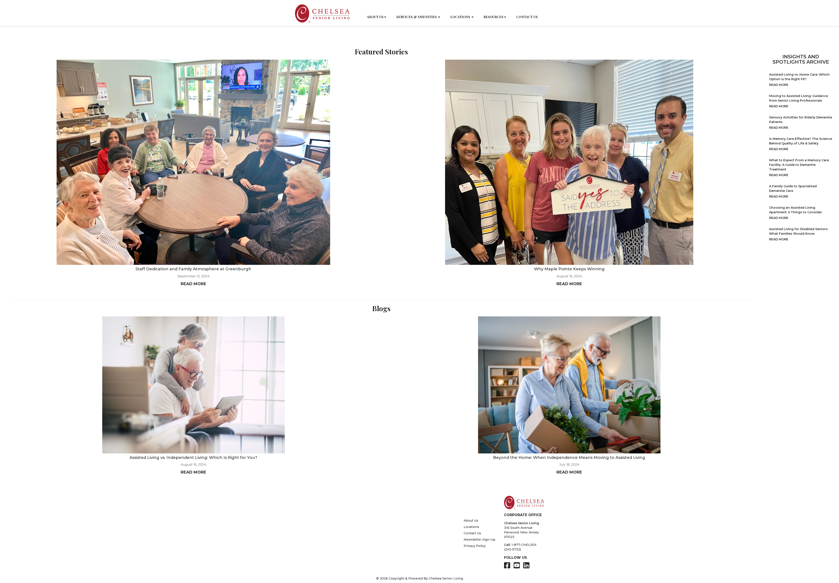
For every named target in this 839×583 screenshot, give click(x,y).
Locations (460, 17)
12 (386, 479)
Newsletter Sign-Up (479, 539)
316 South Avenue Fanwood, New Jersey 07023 (521, 532)
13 (395, 479)
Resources (493, 17)
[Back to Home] (322, 13)
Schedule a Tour (471, 7)
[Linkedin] (526, 565)
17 (429, 479)
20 (455, 479)
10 (370, 479)
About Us (375, 17)
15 (412, 479)
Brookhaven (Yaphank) (320, 518)
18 (438, 479)
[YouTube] (517, 565)
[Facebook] (507, 565)
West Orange (363, 559)
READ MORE (193, 283)
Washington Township (371, 555)
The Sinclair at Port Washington (422, 518)
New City (356, 527)
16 (421, 479)
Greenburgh (311, 527)
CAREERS (520, 7)
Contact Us (527, 17)
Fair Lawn (309, 555)
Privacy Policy (475, 546)
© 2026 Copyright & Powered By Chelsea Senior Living (419, 578)
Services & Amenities (416, 17)
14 (404, 479)
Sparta (307, 559)
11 (378, 479)
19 (446, 479)
